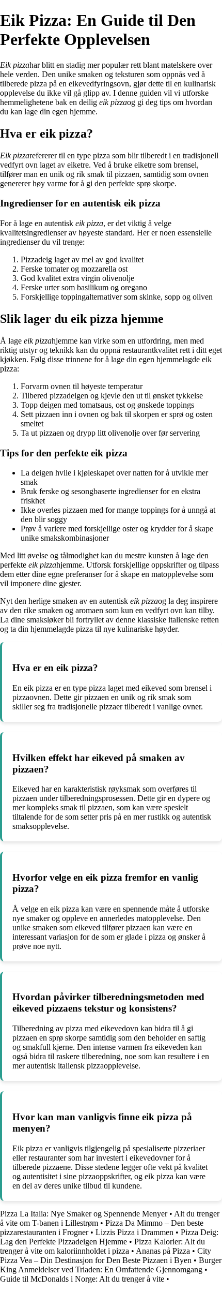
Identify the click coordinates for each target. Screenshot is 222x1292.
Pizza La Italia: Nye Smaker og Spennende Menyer (83, 1213)
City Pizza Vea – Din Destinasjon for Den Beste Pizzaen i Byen (105, 1255)
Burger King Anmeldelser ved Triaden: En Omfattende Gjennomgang (110, 1265)
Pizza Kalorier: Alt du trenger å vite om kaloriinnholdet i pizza (102, 1246)
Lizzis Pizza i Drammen (134, 1232)
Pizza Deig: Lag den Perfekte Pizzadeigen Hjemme (109, 1237)
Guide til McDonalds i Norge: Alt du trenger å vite (82, 1278)
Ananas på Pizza (163, 1250)
